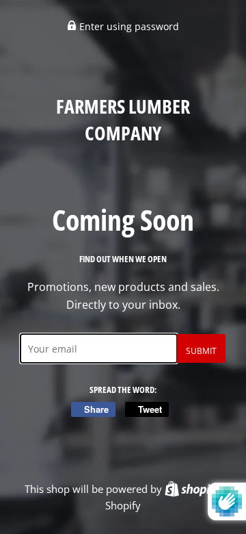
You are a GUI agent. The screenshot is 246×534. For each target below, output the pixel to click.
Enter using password (128, 26)
